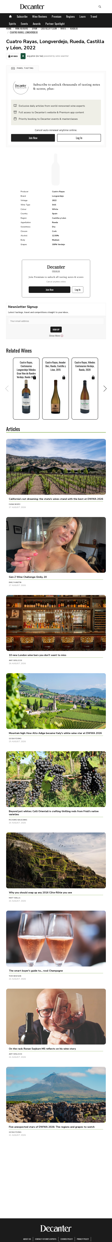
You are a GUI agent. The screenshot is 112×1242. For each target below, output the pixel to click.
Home (8, 28)
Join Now (33, 138)
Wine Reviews (39, 16)
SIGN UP (56, 329)
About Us (27, 1239)
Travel (93, 16)
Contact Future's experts (45, 1239)
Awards (37, 24)
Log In (79, 138)
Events (24, 24)
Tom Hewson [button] (15, 976)
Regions (70, 16)
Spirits (12, 24)
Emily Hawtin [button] (15, 582)
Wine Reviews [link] (21, 28)
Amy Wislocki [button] (15, 660)
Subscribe (22, 16)
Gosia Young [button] (15, 738)
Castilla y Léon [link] (49, 28)
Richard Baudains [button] (18, 820)
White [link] (63, 28)
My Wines (14, 56)
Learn (82, 16)
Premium (56, 16)
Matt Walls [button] (14, 898)
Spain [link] (34, 28)
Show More (54, 336)
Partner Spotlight (55, 24)
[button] (22, 68)
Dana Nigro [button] (14, 504)
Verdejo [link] (74, 28)
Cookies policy (67, 1239)
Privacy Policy (83, 1239)
